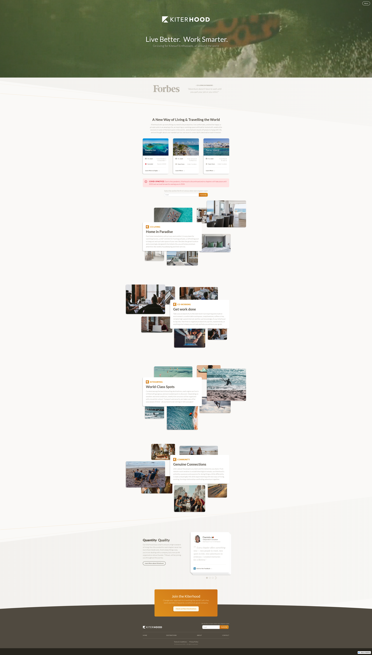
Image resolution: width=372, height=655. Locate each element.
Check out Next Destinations (186, 609)
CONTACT (225, 635)
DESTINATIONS (171, 635)
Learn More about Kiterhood (154, 563)
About (366, 3)
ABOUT (199, 635)
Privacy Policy (193, 642)
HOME (145, 635)
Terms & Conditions (180, 642)
